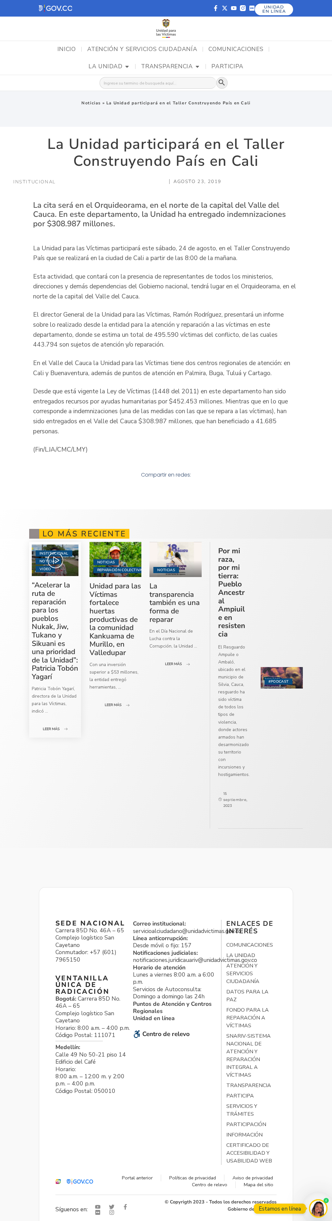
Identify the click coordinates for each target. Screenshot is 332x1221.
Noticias (91, 103)
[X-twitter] (225, 8)
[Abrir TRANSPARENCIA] (197, 67)
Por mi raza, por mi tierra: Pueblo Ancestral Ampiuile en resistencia (231, 592)
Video (45, 569)
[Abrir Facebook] (127, 1207)
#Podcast (278, 681)
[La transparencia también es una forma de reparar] (175, 559)
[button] (55, 8)
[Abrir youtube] (99, 1207)
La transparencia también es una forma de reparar (174, 602)
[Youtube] (234, 8)
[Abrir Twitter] (113, 1207)
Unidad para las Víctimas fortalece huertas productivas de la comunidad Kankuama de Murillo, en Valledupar (115, 619)
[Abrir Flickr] (99, 1212)
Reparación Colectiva (119, 570)
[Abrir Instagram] (113, 1212)
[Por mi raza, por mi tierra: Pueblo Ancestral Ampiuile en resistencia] (282, 677)
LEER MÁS (51, 729)
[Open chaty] (318, 1208)
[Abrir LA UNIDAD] (127, 67)
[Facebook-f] (216, 8)
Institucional (54, 553)
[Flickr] (252, 8)
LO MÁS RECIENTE (84, 534)
